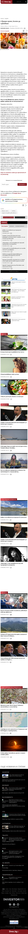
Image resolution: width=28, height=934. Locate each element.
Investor (5, 772)
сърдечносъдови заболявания (9, 212)
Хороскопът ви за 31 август (8, 844)
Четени (11, 226)
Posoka (22, 892)
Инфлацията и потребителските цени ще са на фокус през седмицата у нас (13, 780)
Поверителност (7, 911)
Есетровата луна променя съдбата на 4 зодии (15, 878)
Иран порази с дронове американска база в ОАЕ (13, 792)
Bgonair (5, 785)
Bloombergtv (7, 797)
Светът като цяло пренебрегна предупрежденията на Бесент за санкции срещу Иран (13, 806)
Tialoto (5, 835)
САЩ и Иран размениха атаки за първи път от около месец (16, 775)
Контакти (15, 909)
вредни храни (5, 210)
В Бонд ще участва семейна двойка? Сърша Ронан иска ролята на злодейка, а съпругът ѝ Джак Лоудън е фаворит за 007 (13, 839)
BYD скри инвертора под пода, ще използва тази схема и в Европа (17, 827)
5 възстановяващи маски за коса (10, 374)
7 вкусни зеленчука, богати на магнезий (12, 396)
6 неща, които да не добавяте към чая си (12, 352)
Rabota (2, 892)
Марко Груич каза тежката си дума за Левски (18, 312)
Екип (9, 909)
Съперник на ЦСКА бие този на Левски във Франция (17, 297)
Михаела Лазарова (5, 31)
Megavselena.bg (14, 894)
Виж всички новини (14, 271)
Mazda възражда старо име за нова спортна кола (13, 830)
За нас (5, 909)
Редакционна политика (8, 912)
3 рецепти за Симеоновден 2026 (16, 865)
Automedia (6, 823)
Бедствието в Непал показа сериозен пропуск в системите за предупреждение (17, 801)
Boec (26, 892)
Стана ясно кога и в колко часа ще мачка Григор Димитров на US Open (18, 305)
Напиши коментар (8, 217)
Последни (4, 226)
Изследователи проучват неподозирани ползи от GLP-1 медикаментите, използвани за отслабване (13, 857)
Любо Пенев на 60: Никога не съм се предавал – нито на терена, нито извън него (18, 291)
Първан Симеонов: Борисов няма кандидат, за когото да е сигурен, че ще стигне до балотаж (13, 237)
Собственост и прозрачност (10, 914)
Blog (10, 892)
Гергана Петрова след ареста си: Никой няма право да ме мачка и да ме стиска (13, 260)
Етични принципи (21, 912)
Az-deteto (7, 892)
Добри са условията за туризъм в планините (14, 517)
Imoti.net (24, 890)
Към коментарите (20, 217)
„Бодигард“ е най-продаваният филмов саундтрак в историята (13, 243)
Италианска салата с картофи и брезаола (12, 870)
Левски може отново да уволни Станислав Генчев (18, 320)
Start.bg (13, 892)
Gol (3, 811)
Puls (4, 848)
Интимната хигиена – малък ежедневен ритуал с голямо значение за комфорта (15, 852)
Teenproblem (7, 874)
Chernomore (18, 892)
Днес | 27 (19, 1)
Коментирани (20, 226)
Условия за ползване (19, 911)
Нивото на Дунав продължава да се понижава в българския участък (12, 254)
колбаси (14, 210)
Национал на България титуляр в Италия (18, 282)
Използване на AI (14, 918)
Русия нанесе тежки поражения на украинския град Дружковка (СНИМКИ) (17, 789)
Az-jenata (6, 863)
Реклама (21, 909)
